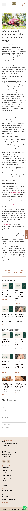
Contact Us (5, 486)
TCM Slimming (6, 424)
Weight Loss (5, 427)
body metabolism (15, 192)
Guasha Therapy (6, 473)
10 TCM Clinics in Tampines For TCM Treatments (7, 293)
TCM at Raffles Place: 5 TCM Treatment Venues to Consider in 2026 (20, 295)
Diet (3, 407)
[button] (4, 4)
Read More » (4, 299)
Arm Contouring (6, 475)
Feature (4, 414)
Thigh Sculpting (6, 478)
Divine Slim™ (5, 468)
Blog (3, 404)
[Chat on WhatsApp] (25, 508)
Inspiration (5, 417)
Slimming (4, 421)
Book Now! (5, 502)
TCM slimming (6, 224)
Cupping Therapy (7, 470)
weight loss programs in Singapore (13, 203)
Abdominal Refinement (8, 480)
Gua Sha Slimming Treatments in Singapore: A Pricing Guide (20, 317)
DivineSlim (4, 411)
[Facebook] (4, 461)
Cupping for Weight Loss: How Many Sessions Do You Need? (20, 385)
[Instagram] (8, 461)
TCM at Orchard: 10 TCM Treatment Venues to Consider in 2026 (7, 317)
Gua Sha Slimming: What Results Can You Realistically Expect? (7, 386)
